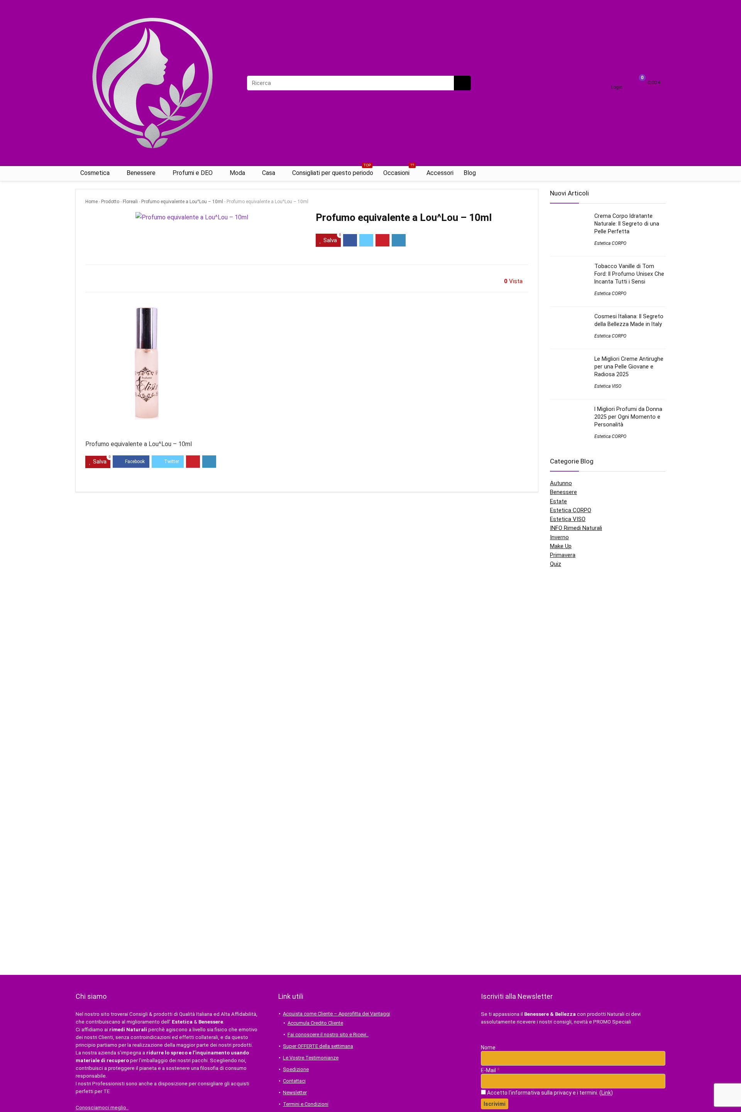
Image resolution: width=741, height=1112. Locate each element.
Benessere (141, 173)
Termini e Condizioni (305, 1104)
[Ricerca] (462, 83)
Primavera (562, 555)
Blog (470, 173)
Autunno (561, 483)
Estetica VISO (607, 386)
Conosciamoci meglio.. (102, 1107)
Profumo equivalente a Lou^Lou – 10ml (182, 201)
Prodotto (110, 201)
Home (91, 201)
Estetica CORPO (610, 243)
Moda (237, 173)
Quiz (555, 563)
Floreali (130, 201)
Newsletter (295, 1092)
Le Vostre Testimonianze (310, 1058)
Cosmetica (95, 173)
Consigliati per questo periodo (332, 171)
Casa (268, 173)
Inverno (559, 537)
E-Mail (490, 1070)
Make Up (561, 546)
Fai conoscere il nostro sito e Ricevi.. (328, 1034)
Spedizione (296, 1069)
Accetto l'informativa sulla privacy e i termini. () (549, 1093)
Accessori (439, 173)
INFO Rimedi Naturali (576, 528)
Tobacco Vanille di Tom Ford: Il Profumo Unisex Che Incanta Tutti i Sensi (629, 274)
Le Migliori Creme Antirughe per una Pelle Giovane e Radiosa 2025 (628, 366)
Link (606, 1093)
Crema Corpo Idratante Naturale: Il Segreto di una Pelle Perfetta (626, 223)
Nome (488, 1047)
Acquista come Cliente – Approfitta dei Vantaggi (336, 1014)
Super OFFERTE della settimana (318, 1046)
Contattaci (294, 1081)
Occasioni (398, 171)
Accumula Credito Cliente (315, 1023)
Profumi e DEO (193, 173)
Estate (558, 501)
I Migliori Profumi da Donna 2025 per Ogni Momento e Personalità (628, 417)
